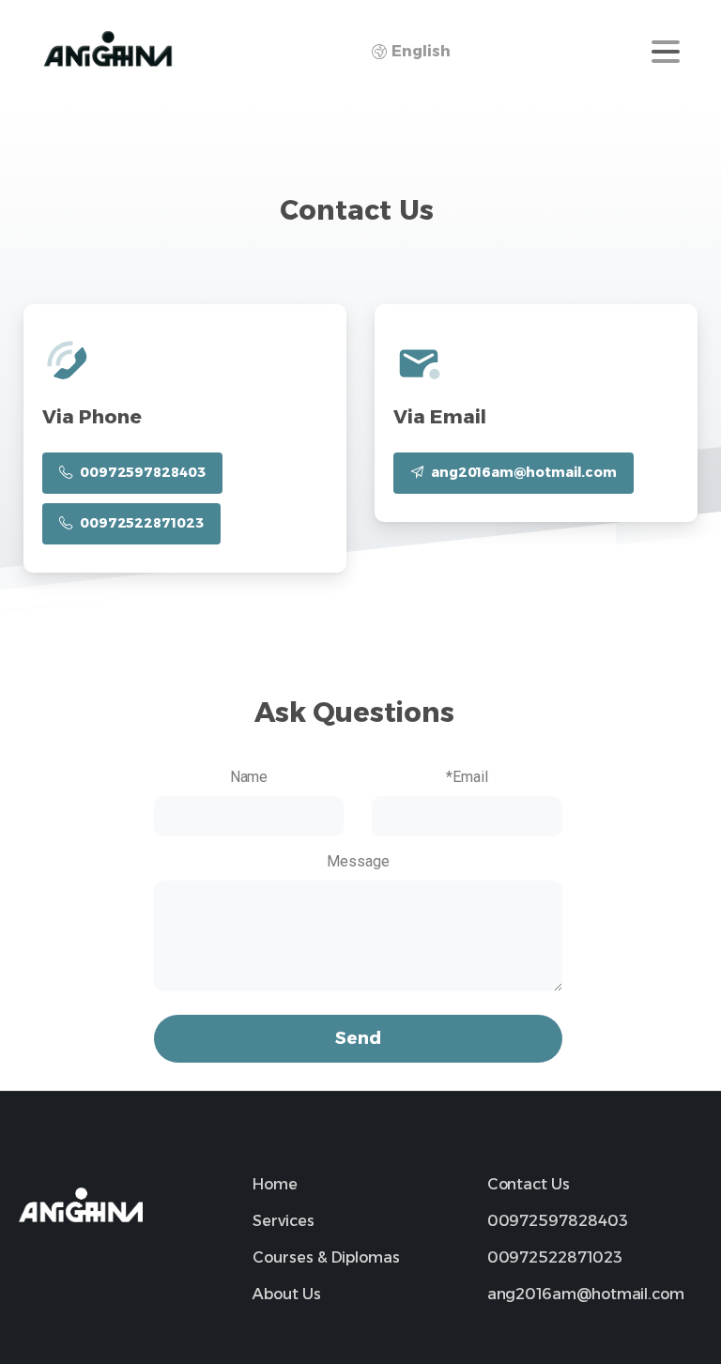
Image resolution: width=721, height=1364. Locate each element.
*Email (467, 777)
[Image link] (81, 1205)
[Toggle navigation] (665, 52)
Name (249, 777)
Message (358, 861)
